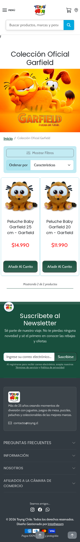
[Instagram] (32, 509)
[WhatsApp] (47, 509)
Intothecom (56, 524)
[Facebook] (40, 509)
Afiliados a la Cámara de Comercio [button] (27, 483)
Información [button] (16, 455)
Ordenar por (18, 165)
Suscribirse (66, 357)
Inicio (8, 138)
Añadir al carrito (20, 266)
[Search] (69, 25)
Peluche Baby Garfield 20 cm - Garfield (59, 227)
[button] (69, 10)
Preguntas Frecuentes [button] (27, 442)
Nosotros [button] (13, 468)
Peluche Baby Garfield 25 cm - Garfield (20, 227)
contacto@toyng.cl (26, 423)
